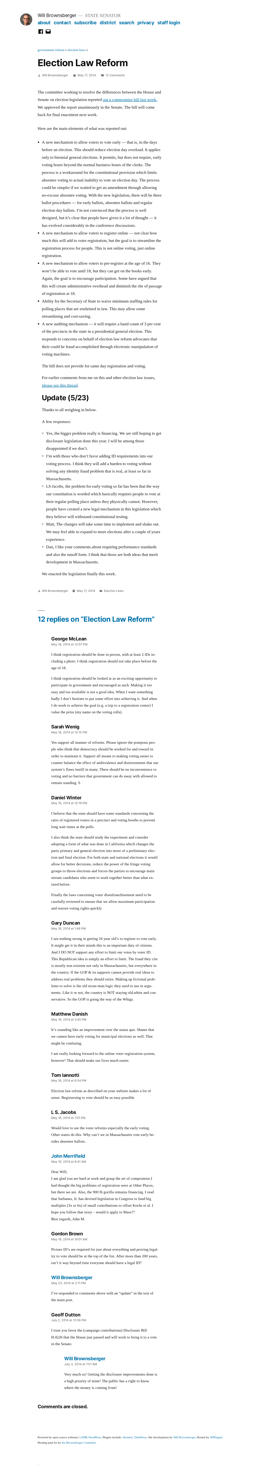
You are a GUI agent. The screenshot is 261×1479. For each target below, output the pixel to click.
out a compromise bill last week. (130, 99)
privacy (145, 22)
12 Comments (115, 75)
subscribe (85, 22)
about (44, 22)
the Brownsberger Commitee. (79, 1443)
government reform (51, 50)
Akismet (127, 1437)
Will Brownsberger (57, 15)
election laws (76, 50)
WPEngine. (216, 1437)
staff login (168, 22)
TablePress (140, 1437)
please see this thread (60, 385)
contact (62, 22)
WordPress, (95, 1437)
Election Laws (113, 591)
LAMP (83, 1437)
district (108, 22)
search (126, 22)
